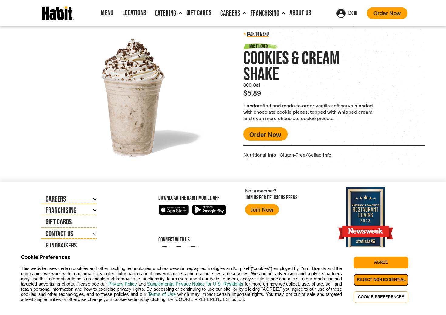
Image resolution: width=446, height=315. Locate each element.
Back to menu (258, 33)
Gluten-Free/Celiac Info (305, 155)
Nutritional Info (259, 155)
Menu (107, 13)
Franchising (264, 13)
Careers (230, 13)
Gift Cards (198, 13)
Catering (165, 13)
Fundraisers (61, 245)
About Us (300, 13)
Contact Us (59, 233)
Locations (134, 13)
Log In (352, 13)
